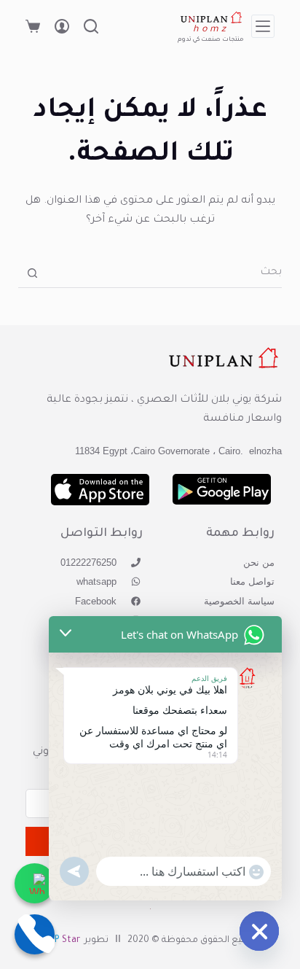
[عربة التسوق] (32, 26)
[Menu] (263, 26)
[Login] (62, 26)
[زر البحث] (32, 273)
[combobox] (165, 273)
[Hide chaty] (259, 931)
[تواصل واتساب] (35, 883)
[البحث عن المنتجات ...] (91, 26)
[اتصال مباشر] (35, 934)
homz (211, 30)
